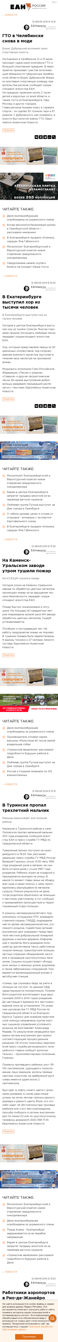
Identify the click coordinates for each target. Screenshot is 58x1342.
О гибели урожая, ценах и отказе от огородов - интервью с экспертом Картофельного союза (30, 518)
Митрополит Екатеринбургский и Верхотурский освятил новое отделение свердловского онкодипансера (28, 252)
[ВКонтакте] (36, 137)
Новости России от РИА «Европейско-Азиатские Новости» (21, 7)
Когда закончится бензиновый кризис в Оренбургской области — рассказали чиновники (31, 229)
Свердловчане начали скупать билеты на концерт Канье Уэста (28, 265)
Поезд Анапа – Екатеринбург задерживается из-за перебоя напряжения (26, 1233)
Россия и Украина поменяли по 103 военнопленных (29, 773)
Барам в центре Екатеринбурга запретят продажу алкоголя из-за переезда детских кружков (28, 496)
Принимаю (29, 1337)
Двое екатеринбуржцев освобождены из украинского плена (30, 218)
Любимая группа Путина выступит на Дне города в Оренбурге (31, 507)
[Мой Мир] (49, 137)
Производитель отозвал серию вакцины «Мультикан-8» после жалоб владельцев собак (31, 741)
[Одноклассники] (41, 137)
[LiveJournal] (54, 137)
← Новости (9, 15)
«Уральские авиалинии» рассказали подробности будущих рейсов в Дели (30, 753)
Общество (8, 130)
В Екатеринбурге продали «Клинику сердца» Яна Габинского (30, 240)
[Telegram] (45, 137)
